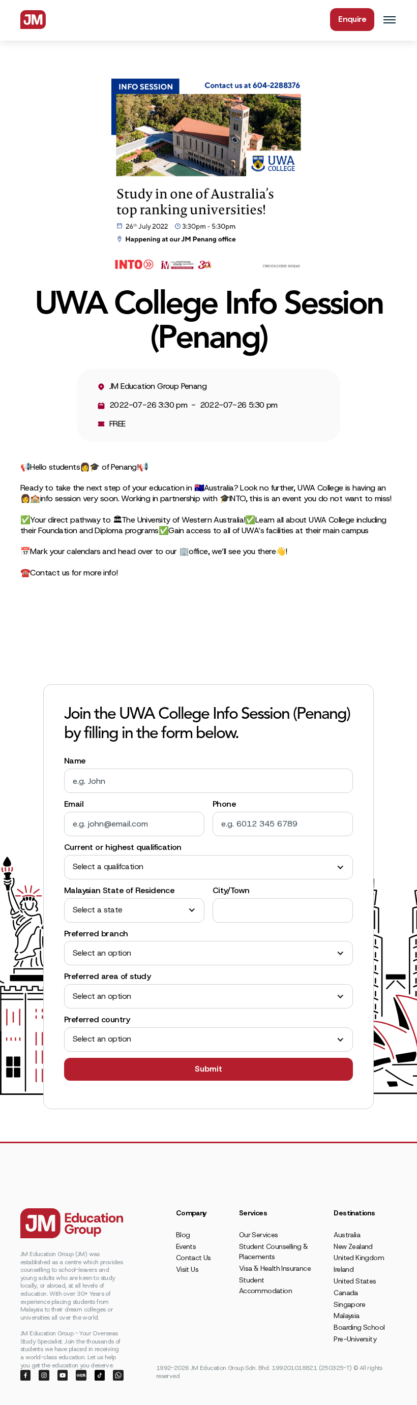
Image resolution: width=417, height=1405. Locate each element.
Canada (346, 1292)
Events (186, 1246)
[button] (208, 867)
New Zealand (353, 1246)
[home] (33, 19)
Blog (183, 1234)
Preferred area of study (107, 976)
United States (355, 1281)
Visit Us (187, 1269)
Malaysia (346, 1315)
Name (75, 761)
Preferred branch (96, 934)
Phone (224, 804)
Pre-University (355, 1338)
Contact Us (193, 1257)
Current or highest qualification (123, 847)
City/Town (231, 890)
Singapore (349, 1304)
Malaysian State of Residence (119, 890)
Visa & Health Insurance (275, 1268)
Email (73, 804)
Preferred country (97, 1020)
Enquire (352, 19)
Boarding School (359, 1327)
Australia (347, 1234)
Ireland (343, 1269)
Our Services (258, 1234)
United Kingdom (359, 1257)
